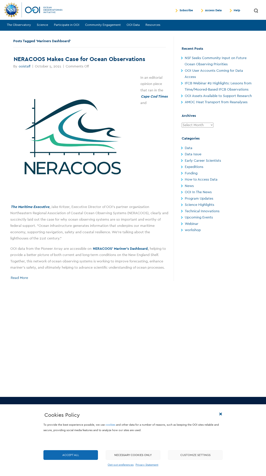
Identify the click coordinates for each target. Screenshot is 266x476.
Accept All (70, 455)
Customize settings (195, 455)
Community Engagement (103, 25)
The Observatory (19, 25)
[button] (221, 414)
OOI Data (133, 25)
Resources (152, 25)
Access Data (213, 10)
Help (237, 10)
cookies (110, 425)
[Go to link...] (73, 137)
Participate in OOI (66, 25)
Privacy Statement (147, 465)
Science (42, 25)
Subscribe (186, 10)
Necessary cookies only (133, 455)
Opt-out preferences (121, 465)
